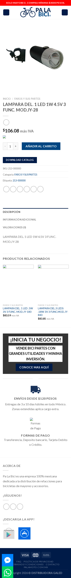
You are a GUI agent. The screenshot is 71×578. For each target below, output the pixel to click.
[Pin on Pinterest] (33, 189)
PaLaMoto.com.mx (36, 567)
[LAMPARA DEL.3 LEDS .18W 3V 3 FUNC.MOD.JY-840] (53, 283)
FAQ (18, 561)
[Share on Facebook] (13, 189)
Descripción (11, 211)
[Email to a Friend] (27, 189)
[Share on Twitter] (20, 189)
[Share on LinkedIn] (40, 189)
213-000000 (19, 180)
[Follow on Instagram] (13, 506)
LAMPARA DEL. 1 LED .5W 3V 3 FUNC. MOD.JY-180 (18, 310)
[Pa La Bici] (35, 12)
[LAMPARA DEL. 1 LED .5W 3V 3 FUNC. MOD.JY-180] (18, 283)
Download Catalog (20, 160)
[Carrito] (65, 12)
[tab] (35, 212)
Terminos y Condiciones (28, 564)
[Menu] (6, 12)
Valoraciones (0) (14, 227)
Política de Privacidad (38, 561)
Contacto (52, 564)
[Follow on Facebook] (6, 506)
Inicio (7, 98)
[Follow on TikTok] (20, 506)
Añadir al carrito (41, 146)
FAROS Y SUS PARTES (27, 98)
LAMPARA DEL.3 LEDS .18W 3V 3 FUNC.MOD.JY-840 (53, 312)
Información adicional (19, 219)
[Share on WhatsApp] (6, 189)
